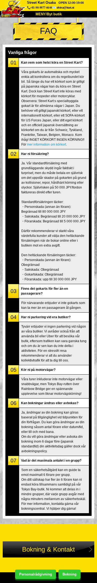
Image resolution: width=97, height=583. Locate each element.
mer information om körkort (46, 144)
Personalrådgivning (35, 574)
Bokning (70, 574)
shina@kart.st (65, 7)
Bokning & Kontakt (48, 549)
